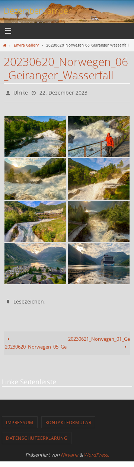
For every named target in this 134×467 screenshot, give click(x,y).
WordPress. (96, 451)
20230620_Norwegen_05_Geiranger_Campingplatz (36, 343)
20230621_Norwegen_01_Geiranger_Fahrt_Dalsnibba (99, 336)
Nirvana (69, 451)
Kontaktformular (68, 419)
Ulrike (20, 91)
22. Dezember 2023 (63, 91)
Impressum (20, 419)
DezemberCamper (37, 10)
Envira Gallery (26, 45)
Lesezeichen (28, 299)
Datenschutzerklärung (36, 435)
